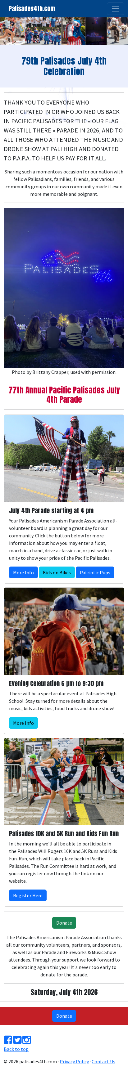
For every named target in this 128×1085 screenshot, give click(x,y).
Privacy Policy (74, 1061)
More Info (23, 572)
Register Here (28, 895)
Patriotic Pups (95, 572)
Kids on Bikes (57, 572)
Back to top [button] (16, 1049)
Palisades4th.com (32, 8)
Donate (64, 923)
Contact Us (103, 1061)
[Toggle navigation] (115, 8)
